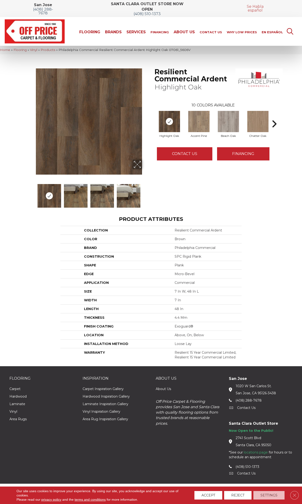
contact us (246, 408)
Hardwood (18, 396)
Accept (208, 495)
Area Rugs (18, 419)
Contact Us (184, 153)
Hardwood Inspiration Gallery (106, 396)
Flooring (20, 50)
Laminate (17, 404)
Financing (243, 153)
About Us (163, 389)
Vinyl (33, 50)
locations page (256, 452)
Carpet (15, 389)
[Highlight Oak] (169, 121)
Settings (268, 495)
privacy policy (51, 499)
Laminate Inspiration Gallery (105, 404)
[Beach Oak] (228, 121)
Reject (237, 495)
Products (48, 50)
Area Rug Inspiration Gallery (105, 419)
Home (5, 50)
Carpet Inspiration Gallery (103, 389)
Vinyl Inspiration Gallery (101, 411)
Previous (32, 193)
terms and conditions (90, 499)
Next (145, 193)
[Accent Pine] (199, 121)
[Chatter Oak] (258, 121)
